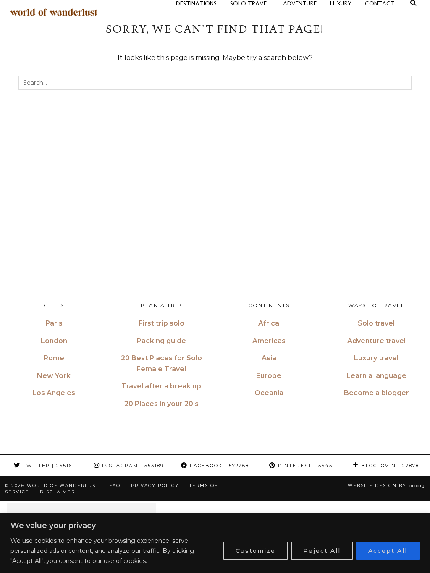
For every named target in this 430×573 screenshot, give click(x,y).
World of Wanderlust (63, 485)
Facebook (218, 466)
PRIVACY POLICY (155, 485)
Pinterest (304, 466)
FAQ (115, 485)
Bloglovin (390, 466)
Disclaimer (57, 492)
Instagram (132, 466)
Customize (255, 551)
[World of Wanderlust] (53, 12)
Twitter (46, 466)
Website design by (386, 485)
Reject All (322, 551)
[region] (215, 543)
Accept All (387, 551)
